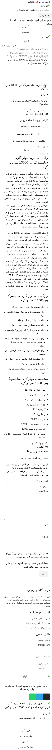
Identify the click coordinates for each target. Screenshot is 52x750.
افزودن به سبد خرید (25, 134)
